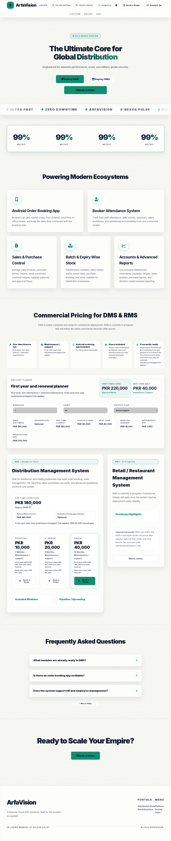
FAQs (98, 14)
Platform (75, 14)
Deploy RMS (102, 79)
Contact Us (155, 5)
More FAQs (86, 703)
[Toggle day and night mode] (116, 5)
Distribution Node (146, 806)
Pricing (88, 14)
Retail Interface (145, 809)
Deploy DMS (71, 79)
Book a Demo (133, 5)
